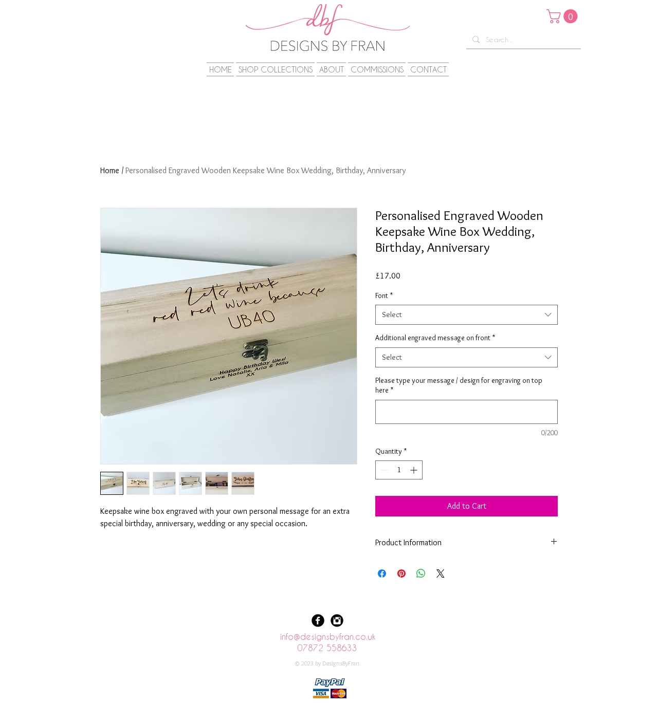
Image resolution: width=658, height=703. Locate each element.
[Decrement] (383, 470)
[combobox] (466, 315)
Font (384, 295)
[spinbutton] (399, 470)
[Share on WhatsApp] (421, 573)
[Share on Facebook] (382, 573)
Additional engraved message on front (435, 337)
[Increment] (414, 470)
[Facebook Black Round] (318, 620)
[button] (563, 16)
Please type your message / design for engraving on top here (458, 385)
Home (109, 170)
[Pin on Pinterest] (401, 573)
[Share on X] (440, 573)
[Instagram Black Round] (337, 620)
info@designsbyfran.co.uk (327, 636)
